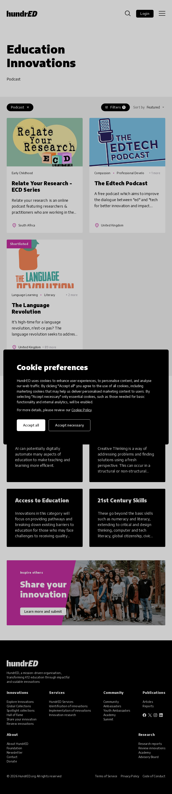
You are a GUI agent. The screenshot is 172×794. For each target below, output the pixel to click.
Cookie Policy (82, 410)
